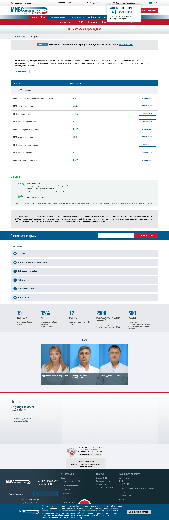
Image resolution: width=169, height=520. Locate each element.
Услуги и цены (67, 22)
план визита (126, 44)
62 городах (23, 322)
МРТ (25, 37)
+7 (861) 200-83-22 (22, 407)
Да (113, 12)
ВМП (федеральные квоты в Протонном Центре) (140, 488)
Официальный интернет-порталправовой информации (85, 460)
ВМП (81, 22)
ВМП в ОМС (126, 484)
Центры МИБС (38, 17)
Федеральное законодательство (75, 498)
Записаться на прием (146, 10)
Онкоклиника (78, 17)
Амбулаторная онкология (100, 17)
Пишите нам (126, 495)
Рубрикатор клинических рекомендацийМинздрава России (85, 465)
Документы (67, 493)
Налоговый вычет (69, 502)
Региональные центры (71, 485)
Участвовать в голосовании (90, 454)
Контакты (92, 22)
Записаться (147, 98)
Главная (17, 37)
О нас (63, 478)
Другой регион (125, 12)
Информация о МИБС (71, 481)
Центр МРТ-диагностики (22, 419)
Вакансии (66, 489)
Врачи (105, 22)
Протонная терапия (59, 17)
